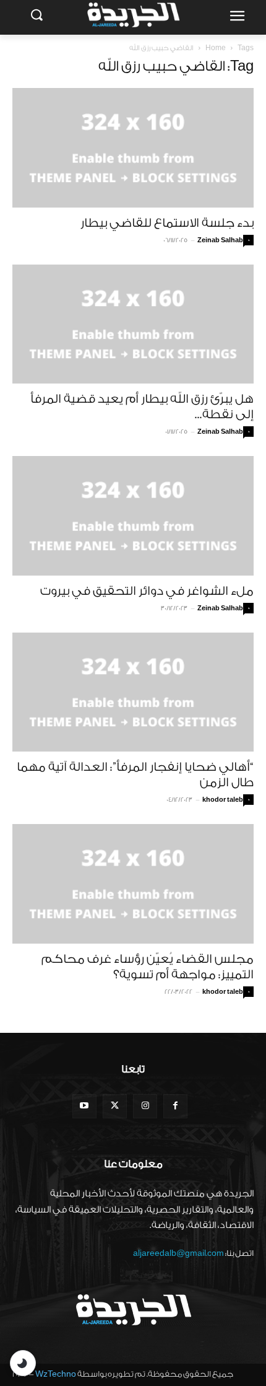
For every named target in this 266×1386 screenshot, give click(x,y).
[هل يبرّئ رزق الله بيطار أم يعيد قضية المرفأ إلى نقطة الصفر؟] (133, 324)
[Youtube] (84, 1106)
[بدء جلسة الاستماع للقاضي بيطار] (133, 148)
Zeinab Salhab (220, 240)
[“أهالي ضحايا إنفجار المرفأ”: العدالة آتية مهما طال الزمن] (133, 692)
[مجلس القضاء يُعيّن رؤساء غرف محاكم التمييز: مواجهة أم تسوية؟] (133, 884)
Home (215, 48)
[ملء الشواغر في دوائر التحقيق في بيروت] (133, 516)
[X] (115, 1106)
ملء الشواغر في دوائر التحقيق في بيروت (147, 591)
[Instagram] (145, 1106)
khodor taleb (222, 800)
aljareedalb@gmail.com (178, 1253)
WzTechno (55, 1374)
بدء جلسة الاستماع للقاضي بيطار (167, 223)
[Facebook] (175, 1106)
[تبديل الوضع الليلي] (23, 1363)
